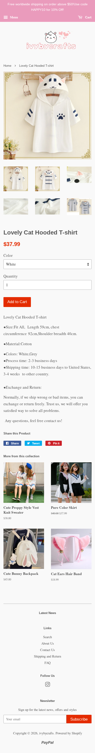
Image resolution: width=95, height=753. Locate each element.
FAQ (47, 662)
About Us (47, 643)
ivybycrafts (46, 733)
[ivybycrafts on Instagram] (47, 685)
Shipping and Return (47, 656)
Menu (13, 16)
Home (7, 65)
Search (47, 637)
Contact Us (47, 650)
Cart (88, 17)
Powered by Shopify (69, 733)
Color (8, 255)
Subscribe (79, 719)
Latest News (47, 613)
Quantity (10, 276)
